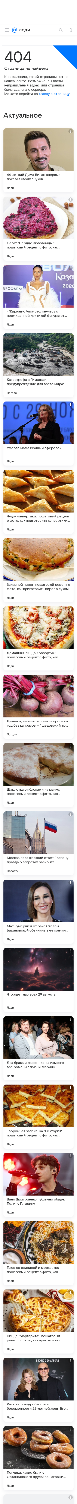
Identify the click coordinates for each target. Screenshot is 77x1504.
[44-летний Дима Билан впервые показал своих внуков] (38, 160)
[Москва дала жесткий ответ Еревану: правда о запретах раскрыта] (38, 843)
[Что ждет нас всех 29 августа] (38, 980)
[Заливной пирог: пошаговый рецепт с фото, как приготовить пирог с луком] (38, 570)
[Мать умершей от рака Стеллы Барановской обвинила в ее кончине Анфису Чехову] (38, 912)
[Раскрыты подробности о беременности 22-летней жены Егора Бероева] (38, 1390)
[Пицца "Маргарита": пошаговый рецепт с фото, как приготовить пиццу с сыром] (38, 1321)
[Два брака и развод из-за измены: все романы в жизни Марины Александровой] (38, 1048)
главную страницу (54, 94)
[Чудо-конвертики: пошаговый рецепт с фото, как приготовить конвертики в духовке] (38, 502)
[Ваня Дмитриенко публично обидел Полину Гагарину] (38, 1185)
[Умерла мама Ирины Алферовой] (38, 434)
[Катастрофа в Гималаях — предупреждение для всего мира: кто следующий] (38, 365)
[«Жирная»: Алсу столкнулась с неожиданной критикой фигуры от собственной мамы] (38, 297)
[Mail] (14, 30)
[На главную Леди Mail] (23, 30)
